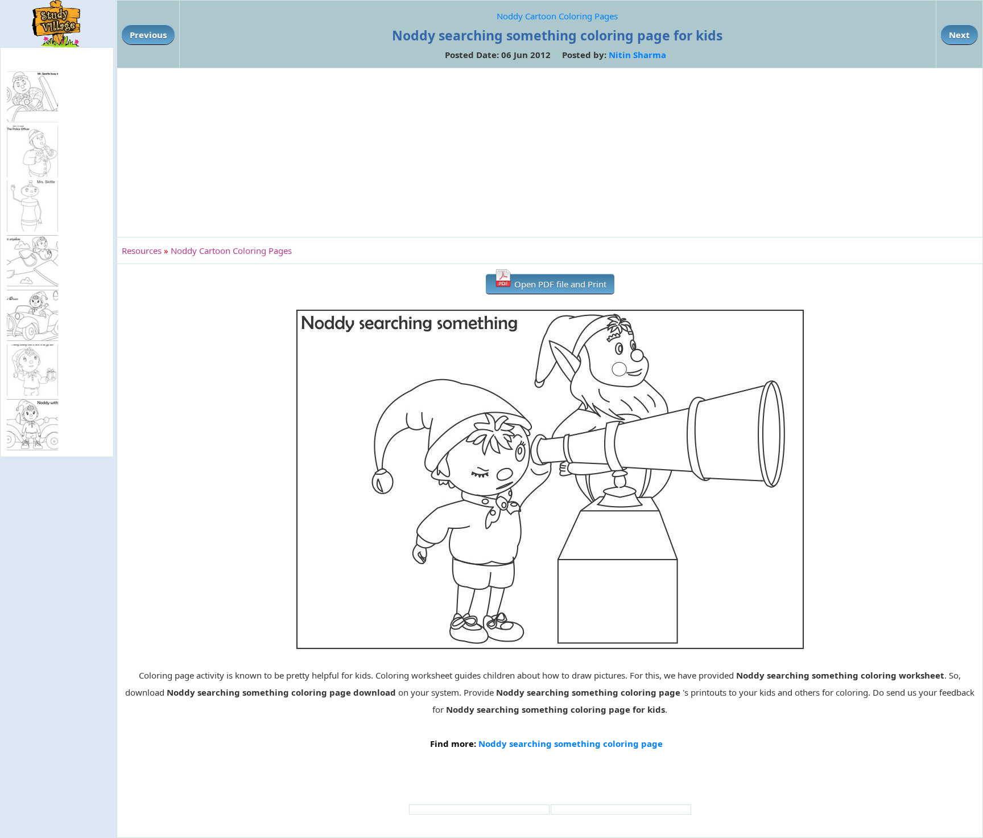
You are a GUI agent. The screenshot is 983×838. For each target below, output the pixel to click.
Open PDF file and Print (559, 284)
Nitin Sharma (637, 54)
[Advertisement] (550, 152)
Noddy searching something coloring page (570, 743)
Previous (148, 34)
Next (959, 34)
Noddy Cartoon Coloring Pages (557, 16)
